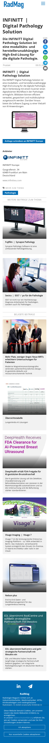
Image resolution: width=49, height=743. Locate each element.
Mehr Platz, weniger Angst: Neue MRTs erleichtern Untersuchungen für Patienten (24, 359)
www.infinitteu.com (12, 180)
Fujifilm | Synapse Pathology (20, 242)
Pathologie (10, 192)
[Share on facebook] (45, 41)
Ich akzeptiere (24, 727)
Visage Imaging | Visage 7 (18, 534)
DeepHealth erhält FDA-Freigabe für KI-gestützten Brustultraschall (23, 473)
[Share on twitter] (45, 46)
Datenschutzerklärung (23, 717)
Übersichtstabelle (14, 418)
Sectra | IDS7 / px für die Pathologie (24, 295)
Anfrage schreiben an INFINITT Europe (24, 141)
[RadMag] (13, 5)
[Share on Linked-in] (45, 52)
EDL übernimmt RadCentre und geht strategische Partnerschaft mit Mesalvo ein (23, 651)
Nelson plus (11, 595)
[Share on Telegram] (45, 63)
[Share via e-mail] (45, 68)
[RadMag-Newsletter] (30, 686)
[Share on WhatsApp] (45, 57)
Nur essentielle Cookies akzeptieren (24, 734)
